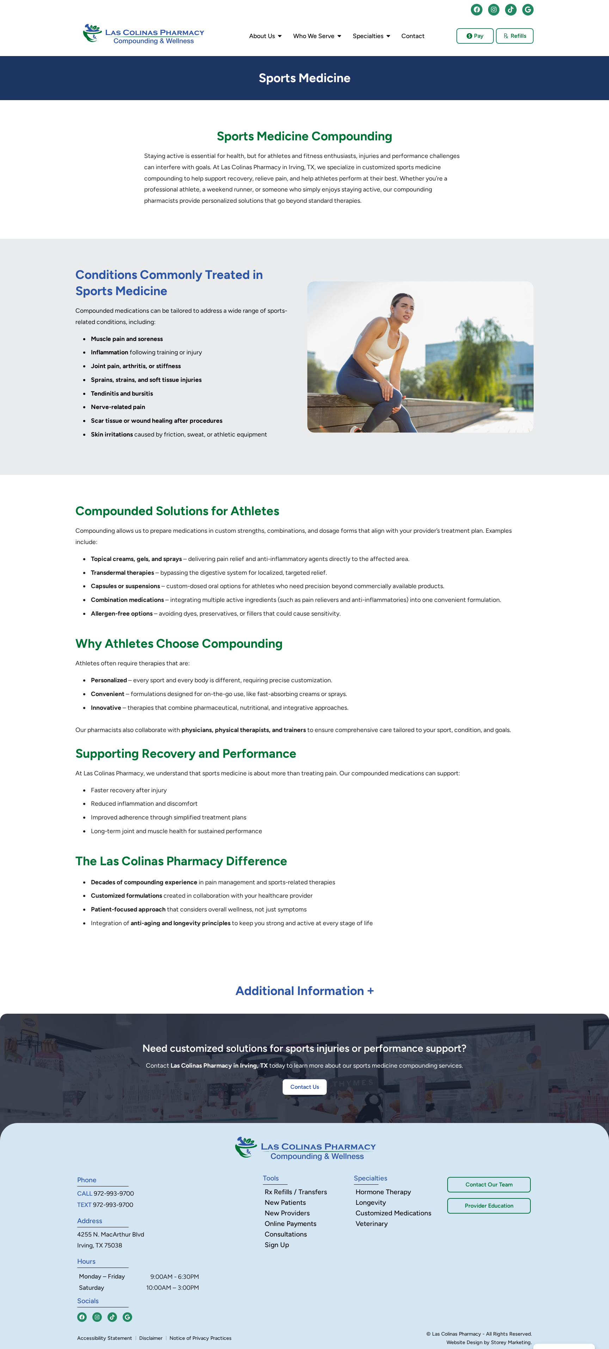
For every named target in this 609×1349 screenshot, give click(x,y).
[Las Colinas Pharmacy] (143, 34)
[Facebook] (476, 9)
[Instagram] (493, 9)
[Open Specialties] (388, 36)
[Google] (528, 9)
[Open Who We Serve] (339, 36)
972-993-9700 (114, 1193)
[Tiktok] (510, 9)
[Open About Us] (280, 36)
